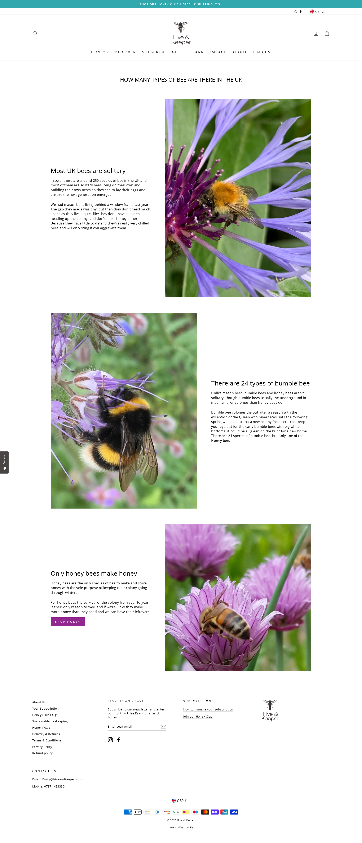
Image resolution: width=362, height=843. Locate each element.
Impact (218, 52)
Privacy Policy (42, 747)
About (240, 52)
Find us (262, 52)
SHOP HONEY (68, 622)
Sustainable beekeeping (50, 721)
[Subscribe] (163, 726)
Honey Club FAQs (45, 715)
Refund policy (42, 753)
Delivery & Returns (46, 734)
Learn (197, 52)
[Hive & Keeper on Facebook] (118, 739)
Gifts (178, 52)
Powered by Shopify (181, 827)
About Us (39, 702)
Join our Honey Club (198, 716)
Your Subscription (45, 708)
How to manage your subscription (208, 709)
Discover (125, 52)
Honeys (99, 52)
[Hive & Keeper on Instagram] (110, 739)
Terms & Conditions (46, 740)
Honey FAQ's (41, 728)
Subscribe (154, 52)
